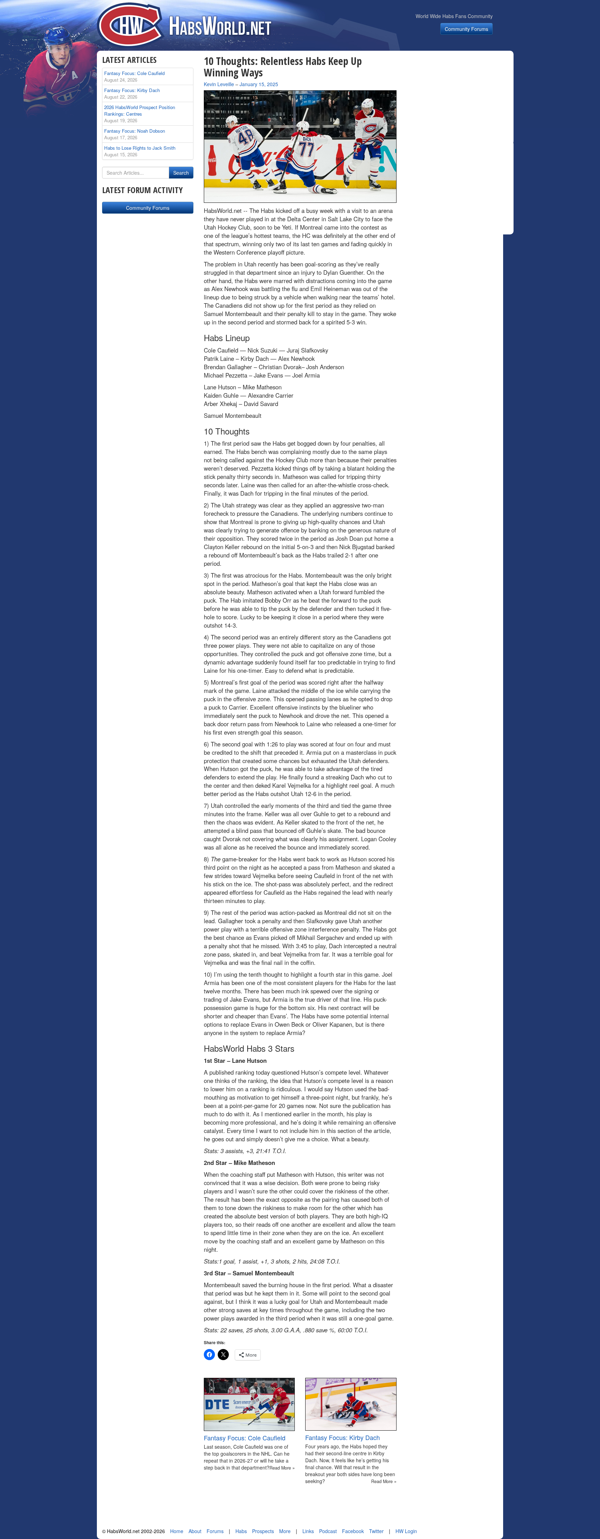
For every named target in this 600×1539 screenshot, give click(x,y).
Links (308, 1531)
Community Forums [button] (466, 28)
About (195, 1531)
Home (176, 1531)
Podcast (328, 1531)
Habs (241, 1531)
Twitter (376, 1531)
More (285, 1531)
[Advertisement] (459, 98)
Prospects (263, 1531)
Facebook (353, 1531)
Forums (215, 1531)
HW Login (406, 1531)
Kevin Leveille (219, 84)
